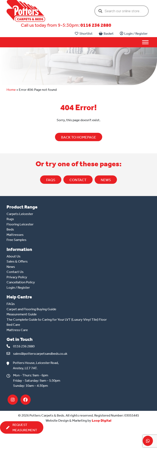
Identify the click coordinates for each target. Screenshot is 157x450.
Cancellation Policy (21, 282)
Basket (109, 33)
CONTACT (78, 180)
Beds (10, 229)
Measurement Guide (22, 314)
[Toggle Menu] (145, 42)
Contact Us (15, 272)
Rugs (10, 219)
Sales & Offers (17, 261)
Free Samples (16, 240)
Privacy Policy (17, 277)
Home (11, 90)
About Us (13, 256)
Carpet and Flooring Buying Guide (31, 309)
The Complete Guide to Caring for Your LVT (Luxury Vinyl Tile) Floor (57, 319)
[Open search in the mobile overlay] (121, 11)
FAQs (50, 180)
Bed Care (13, 325)
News (11, 267)
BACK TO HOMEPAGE (78, 137)
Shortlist (86, 33)
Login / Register (136, 33)
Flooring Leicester (20, 224)
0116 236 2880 (95, 25)
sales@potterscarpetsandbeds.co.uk (40, 353)
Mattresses (15, 235)
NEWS (106, 180)
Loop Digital (101, 420)
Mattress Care (17, 330)
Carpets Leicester (20, 214)
